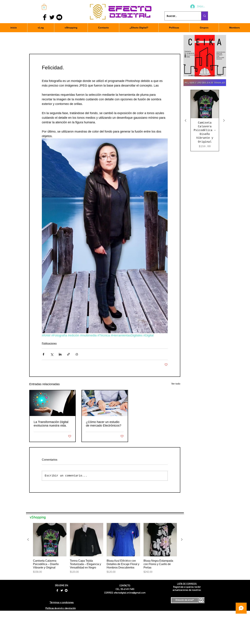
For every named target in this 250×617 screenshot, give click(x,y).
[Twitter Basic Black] (52, 17)
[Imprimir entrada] (76, 354)
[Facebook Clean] (57, 590)
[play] (219, 73)
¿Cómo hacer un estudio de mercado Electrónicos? (103, 423)
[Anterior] (186, 120)
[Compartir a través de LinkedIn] (60, 354)
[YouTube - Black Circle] (59, 17)
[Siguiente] (224, 120)
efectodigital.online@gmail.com (130, 592)
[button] (44, 7)
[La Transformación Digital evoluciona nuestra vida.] (52, 403)
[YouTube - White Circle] (66, 590)
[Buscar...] (204, 16)
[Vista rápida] (205, 104)
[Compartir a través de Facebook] (43, 354)
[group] (205, 120)
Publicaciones (49, 343)
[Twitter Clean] (61, 590)
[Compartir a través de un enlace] (68, 354)
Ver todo (175, 383)
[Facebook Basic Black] (45, 17)
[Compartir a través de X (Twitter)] (51, 354)
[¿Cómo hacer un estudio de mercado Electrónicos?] (105, 403)
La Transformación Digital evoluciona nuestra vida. (51, 423)
